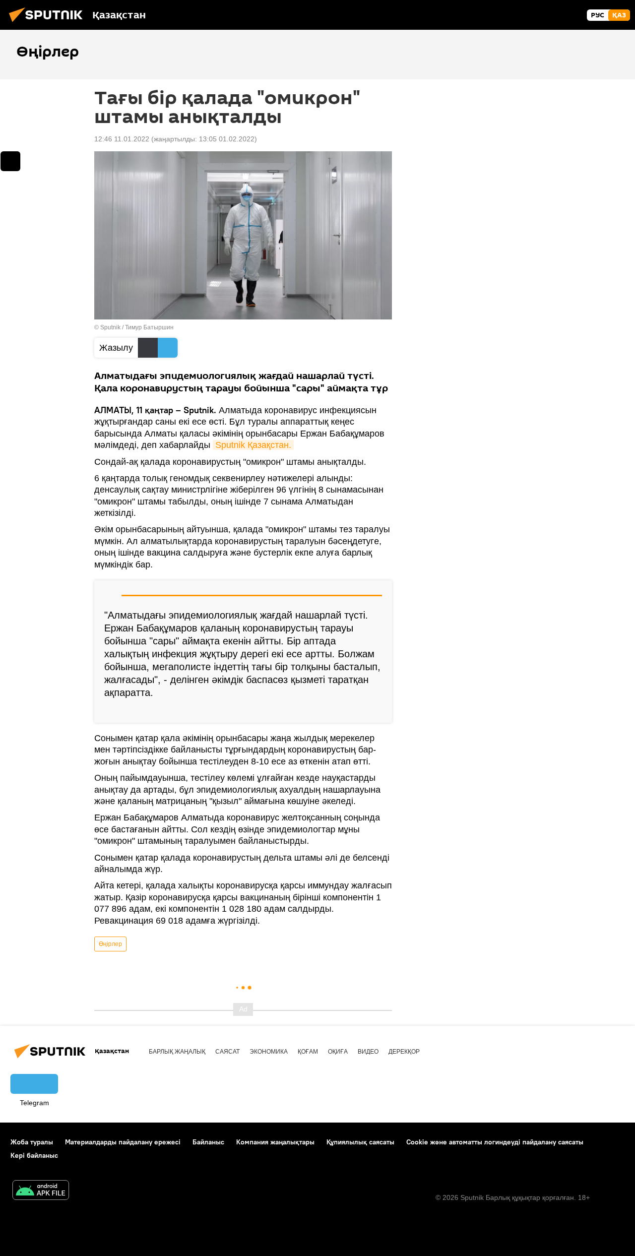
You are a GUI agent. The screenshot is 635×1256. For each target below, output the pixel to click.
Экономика (269, 1051)
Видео (368, 1051)
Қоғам (308, 1051)
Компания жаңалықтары (275, 1141)
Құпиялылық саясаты (360, 1141)
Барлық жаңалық (177, 1051)
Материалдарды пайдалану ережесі (123, 1141)
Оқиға (338, 1051)
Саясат (227, 1051)
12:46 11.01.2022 (121, 139)
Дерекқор (404, 1051)
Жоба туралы (31, 1141)
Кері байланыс (34, 1155)
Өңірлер (110, 944)
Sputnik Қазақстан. (253, 445)
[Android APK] (40, 1191)
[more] (376, 711)
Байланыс (208, 1141)
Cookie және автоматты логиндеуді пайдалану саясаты (494, 1141)
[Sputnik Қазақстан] (48, 23)
